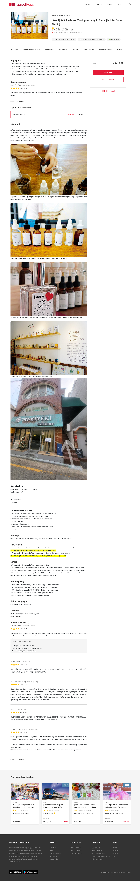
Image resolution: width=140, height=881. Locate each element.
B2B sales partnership (98, 853)
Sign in (110, 4)
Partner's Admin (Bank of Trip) (101, 856)
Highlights (14, 49)
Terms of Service (55, 853)
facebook (115, 848)
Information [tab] (49, 49)
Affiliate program (97, 850)
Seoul (68, 15)
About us (53, 848)
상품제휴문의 (96, 848)
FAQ (51, 850)
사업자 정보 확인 (37, 853)
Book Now (108, 72)
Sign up (120, 4)
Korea (61, 15)
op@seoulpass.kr (76, 853)
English (87, 4)
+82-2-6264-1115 (76, 848)
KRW (99, 4)
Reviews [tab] (120, 49)
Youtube (115, 853)
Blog (114, 856)
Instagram (116, 850)
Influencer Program (97, 859)
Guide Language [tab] (105, 49)
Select (80, 114)
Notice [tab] (75, 49)
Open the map (15, 616)
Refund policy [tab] (89, 49)
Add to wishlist (109, 79)
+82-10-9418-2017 (76, 850)
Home (54, 15)
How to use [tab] (63, 49)
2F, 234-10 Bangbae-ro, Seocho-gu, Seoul (68, 32)
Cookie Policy (54, 859)
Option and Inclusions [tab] (32, 49)
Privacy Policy (54, 856)
